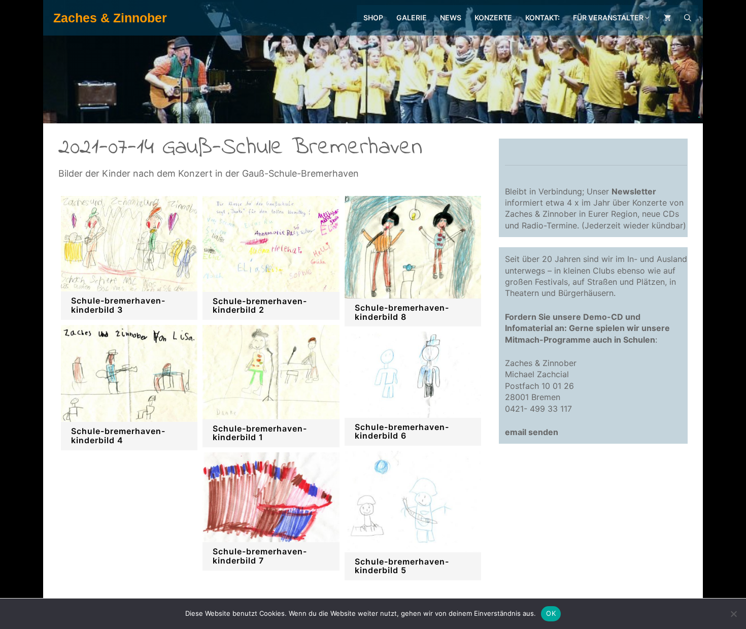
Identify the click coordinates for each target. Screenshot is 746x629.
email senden (531, 432)
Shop (373, 17)
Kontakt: (542, 17)
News (450, 17)
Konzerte (493, 17)
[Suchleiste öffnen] (687, 17)
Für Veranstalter (608, 17)
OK (551, 613)
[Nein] (733, 614)
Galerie (411, 17)
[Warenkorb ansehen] (667, 17)
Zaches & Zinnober (110, 18)
